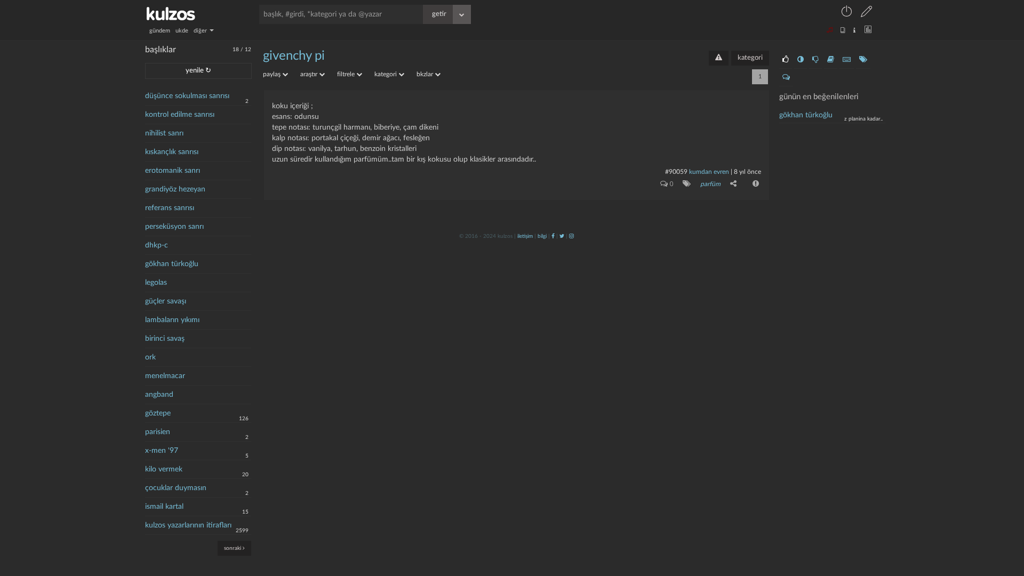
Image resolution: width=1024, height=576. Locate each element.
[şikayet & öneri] (719, 58)
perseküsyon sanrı (174, 226)
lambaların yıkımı (172, 320)
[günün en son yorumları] (786, 77)
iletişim (525, 236)
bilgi (542, 236)
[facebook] (553, 236)
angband (159, 394)
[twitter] (561, 236)
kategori (750, 57)
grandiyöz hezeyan (175, 189)
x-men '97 (161, 450)
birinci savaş (165, 338)
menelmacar (165, 376)
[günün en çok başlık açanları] (863, 59)
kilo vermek (163, 469)
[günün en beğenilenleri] (785, 59)
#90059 (676, 172)
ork (150, 357)
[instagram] (571, 236)
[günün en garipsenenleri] (800, 59)
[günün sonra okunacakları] (830, 59)
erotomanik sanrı (172, 170)
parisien (157, 432)
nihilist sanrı (164, 133)
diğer (201, 31)
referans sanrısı (169, 208)
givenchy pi (294, 56)
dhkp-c (156, 245)
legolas (156, 282)
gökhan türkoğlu (171, 264)
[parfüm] (684, 183)
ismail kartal (164, 506)
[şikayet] (754, 183)
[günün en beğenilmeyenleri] (815, 59)
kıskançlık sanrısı (171, 152)
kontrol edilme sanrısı (179, 114)
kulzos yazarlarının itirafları (188, 525)
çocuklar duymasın (175, 488)
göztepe (158, 413)
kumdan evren (709, 172)
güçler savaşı (165, 301)
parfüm (710, 184)
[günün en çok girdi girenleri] (846, 59)
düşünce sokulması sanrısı (187, 96)
